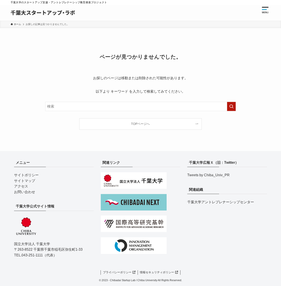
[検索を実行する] (231, 106)
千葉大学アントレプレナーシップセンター (220, 202)
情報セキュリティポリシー (157, 272)
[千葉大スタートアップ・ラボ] (43, 12)
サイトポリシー (26, 175)
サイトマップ (24, 181)
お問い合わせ (24, 192)
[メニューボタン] (265, 10)
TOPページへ (140, 124)
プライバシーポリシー (117, 272)
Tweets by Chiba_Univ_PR (208, 175)
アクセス (21, 186)
